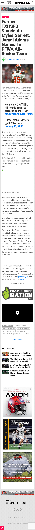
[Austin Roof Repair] (17, 482)
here (22, 279)
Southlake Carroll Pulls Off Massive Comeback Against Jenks (20, 373)
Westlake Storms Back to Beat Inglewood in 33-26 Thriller (21, 360)
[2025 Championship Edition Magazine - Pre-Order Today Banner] (17, 450)
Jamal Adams (21, 331)
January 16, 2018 (14, 126)
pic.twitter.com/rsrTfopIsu (19, 114)
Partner (9, 517)
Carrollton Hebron (9, 328)
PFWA (27, 334)
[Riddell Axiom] (17, 417)
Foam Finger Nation (8, 331)
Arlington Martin (20, 326)
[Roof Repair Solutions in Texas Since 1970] (17, 10)
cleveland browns (23, 328)
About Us (16, 517)
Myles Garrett (7, 334)
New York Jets (18, 334)
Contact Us (24, 517)
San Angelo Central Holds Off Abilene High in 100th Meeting (20, 354)
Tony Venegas (14, 59)
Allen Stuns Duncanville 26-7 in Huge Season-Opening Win (20, 366)
